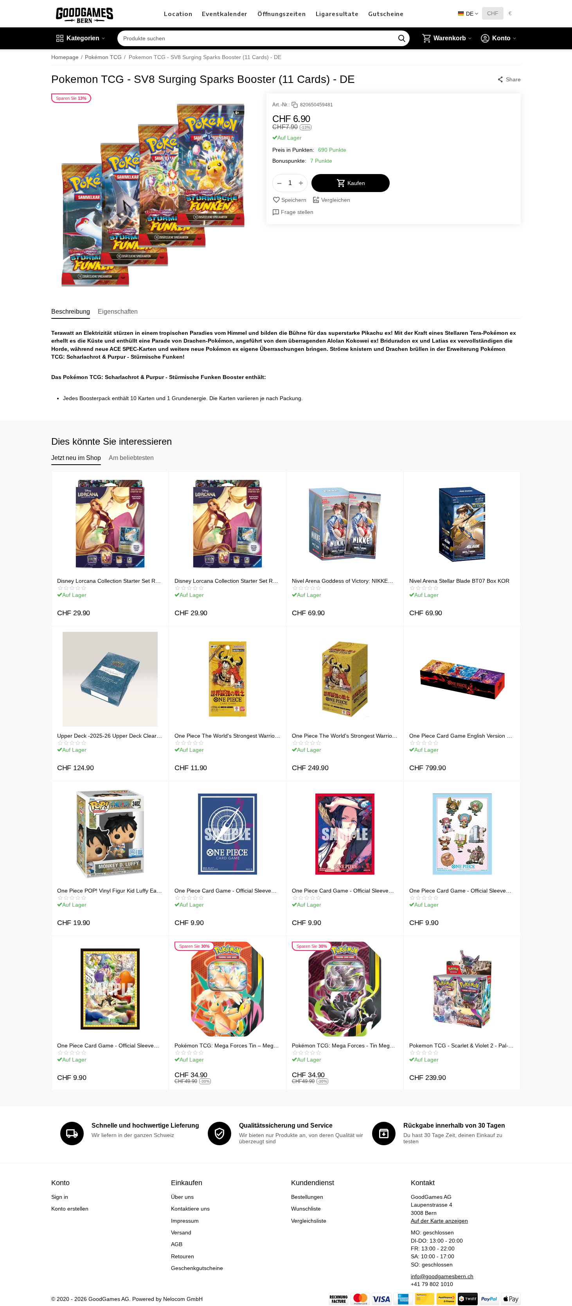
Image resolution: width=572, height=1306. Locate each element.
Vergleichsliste (308, 1221)
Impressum (185, 1221)
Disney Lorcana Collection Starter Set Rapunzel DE (108, 581)
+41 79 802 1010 (432, 1284)
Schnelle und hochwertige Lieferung (145, 1125)
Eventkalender (225, 13)
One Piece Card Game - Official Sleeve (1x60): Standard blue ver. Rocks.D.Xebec (226, 890)
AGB (176, 1244)
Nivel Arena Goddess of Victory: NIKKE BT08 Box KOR (340, 581)
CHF (492, 13)
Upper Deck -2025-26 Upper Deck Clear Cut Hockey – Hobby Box (106, 736)
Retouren (182, 1256)
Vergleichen (335, 200)
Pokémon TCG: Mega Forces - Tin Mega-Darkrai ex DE (343, 1045)
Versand (181, 1232)
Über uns (182, 1197)
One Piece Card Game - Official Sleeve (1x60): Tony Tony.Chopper (457, 890)
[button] (509, 79)
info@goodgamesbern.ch (442, 1276)
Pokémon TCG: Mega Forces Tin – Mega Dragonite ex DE (225, 1045)
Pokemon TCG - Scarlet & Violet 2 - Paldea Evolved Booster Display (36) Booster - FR (461, 1045)
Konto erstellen (69, 1208)
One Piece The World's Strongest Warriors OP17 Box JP (344, 736)
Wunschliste (306, 1208)
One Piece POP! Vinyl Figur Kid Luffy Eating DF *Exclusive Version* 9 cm (107, 890)
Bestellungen (307, 1197)
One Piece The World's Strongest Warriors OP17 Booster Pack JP (226, 736)
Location (178, 13)
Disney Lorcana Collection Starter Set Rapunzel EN (226, 581)
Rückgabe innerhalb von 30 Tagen (454, 1125)
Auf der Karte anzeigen (439, 1221)
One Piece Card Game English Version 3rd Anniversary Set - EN (462, 736)
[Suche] (402, 38)
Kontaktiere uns (190, 1208)
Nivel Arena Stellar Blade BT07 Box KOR (459, 581)
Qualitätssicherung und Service (286, 1125)
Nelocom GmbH (183, 1299)
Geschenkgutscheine (197, 1268)
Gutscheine (386, 13)
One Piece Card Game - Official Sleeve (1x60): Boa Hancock (340, 890)
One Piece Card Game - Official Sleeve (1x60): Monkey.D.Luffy (105, 1045)
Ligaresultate (337, 13)
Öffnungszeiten (281, 13)
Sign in (59, 1197)
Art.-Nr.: (281, 105)
